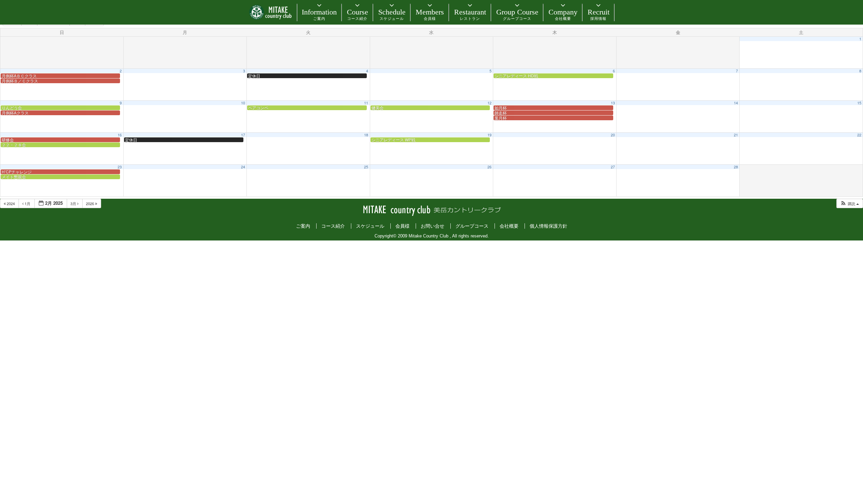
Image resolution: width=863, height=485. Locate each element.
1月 (27, 203)
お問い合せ (432, 226)
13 (613, 102)
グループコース (471, 226)
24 (243, 166)
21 (736, 134)
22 (859, 134)
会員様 (402, 226)
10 (243, 102)
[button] (849, 203)
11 (366, 102)
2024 (11, 203)
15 (859, 102)
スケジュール (370, 226)
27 (613, 166)
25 (366, 166)
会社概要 (509, 226)
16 (120, 134)
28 (736, 166)
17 (243, 134)
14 (736, 102)
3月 (73, 203)
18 (366, 134)
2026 (90, 203)
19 (489, 134)
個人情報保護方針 (548, 226)
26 (489, 166)
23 (120, 166)
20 (613, 134)
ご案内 (303, 226)
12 (489, 102)
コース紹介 (333, 226)
